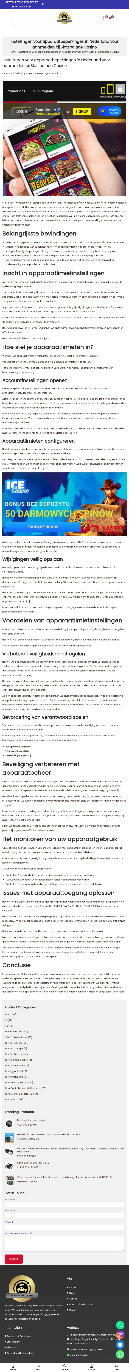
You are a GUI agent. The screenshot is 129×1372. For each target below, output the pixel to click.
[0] (104, 18)
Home (13, 51)
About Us (11, 1347)
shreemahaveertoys (37, 73)
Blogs (71, 1310)
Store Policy (13, 1341)
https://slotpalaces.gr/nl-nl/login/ (73, 202)
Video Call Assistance (80, 1304)
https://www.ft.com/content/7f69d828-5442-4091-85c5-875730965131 (58, 906)
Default (54, 73)
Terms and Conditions (18, 1336)
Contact (73, 1298)
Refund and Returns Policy (21, 1353)
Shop (71, 1293)
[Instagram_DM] (120, 1335)
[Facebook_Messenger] (120, 1344)
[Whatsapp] (120, 1354)
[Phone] (120, 1325)
